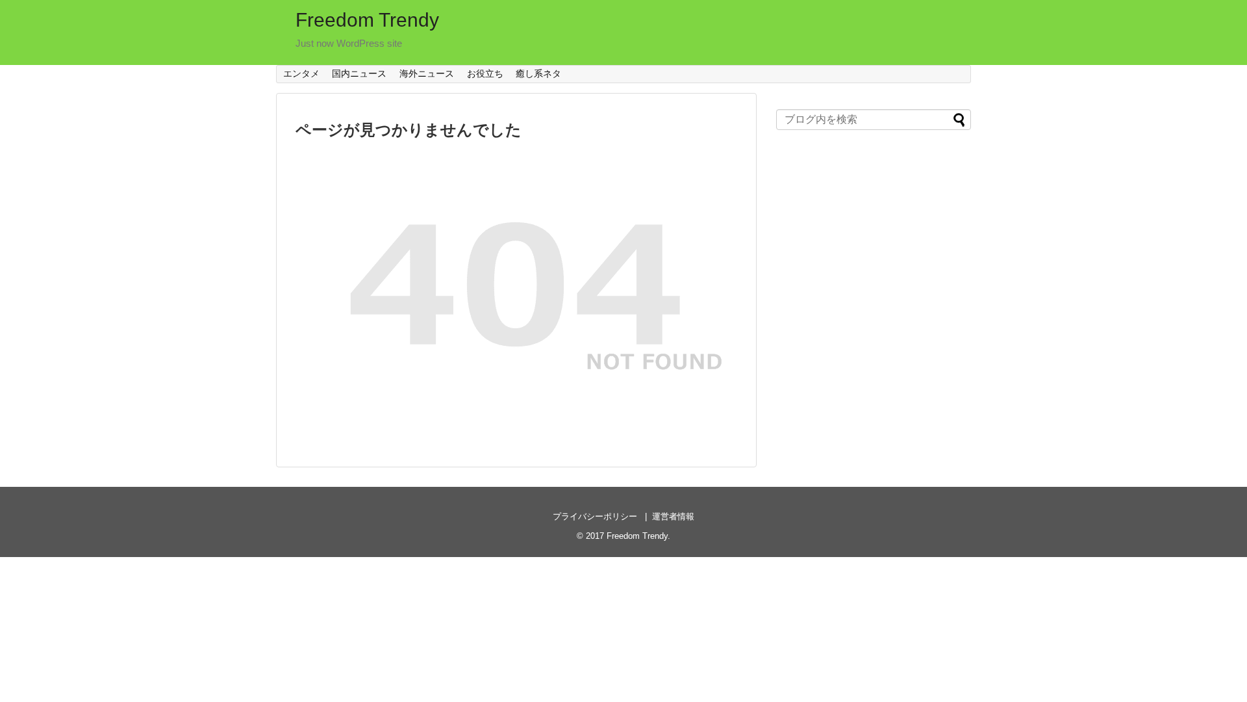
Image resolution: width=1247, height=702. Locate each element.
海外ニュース (426, 73)
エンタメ (301, 73)
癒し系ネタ (538, 73)
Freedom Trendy (367, 20)
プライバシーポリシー (595, 516)
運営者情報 (673, 516)
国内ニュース (359, 73)
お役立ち (485, 73)
